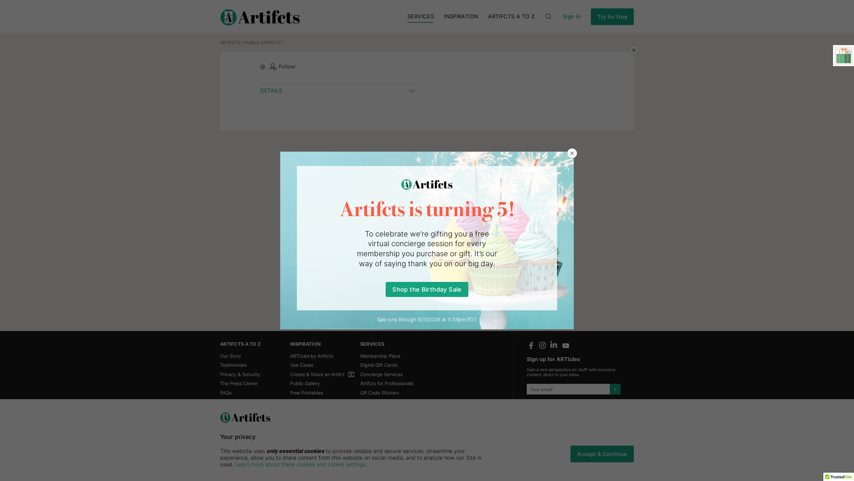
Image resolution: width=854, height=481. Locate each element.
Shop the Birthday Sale (426, 289)
